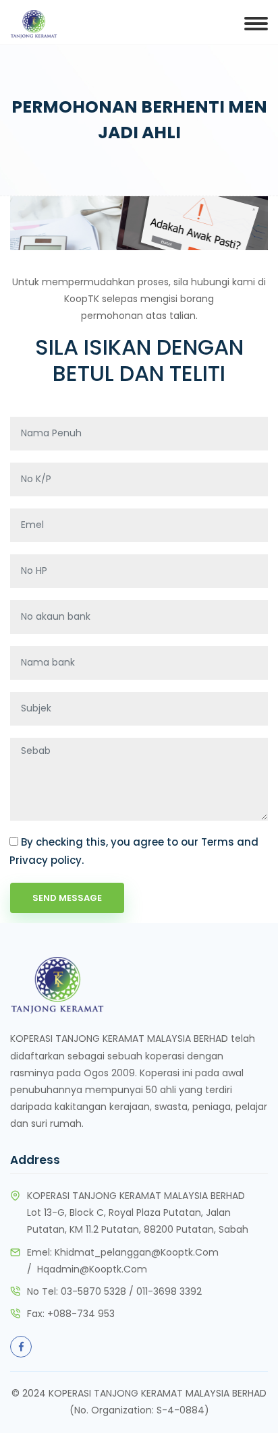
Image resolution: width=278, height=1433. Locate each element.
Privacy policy (45, 860)
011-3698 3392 (169, 1291)
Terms (217, 842)
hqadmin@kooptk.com (92, 1269)
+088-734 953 (81, 1313)
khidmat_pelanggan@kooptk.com (137, 1252)
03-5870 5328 (93, 1291)
